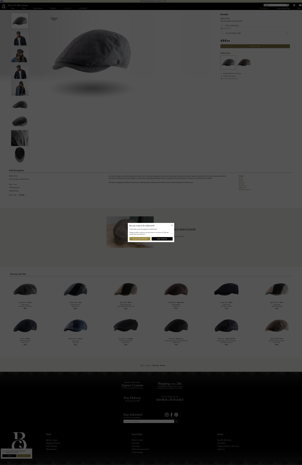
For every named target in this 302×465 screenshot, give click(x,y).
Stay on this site (162, 239)
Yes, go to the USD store (139, 239)
